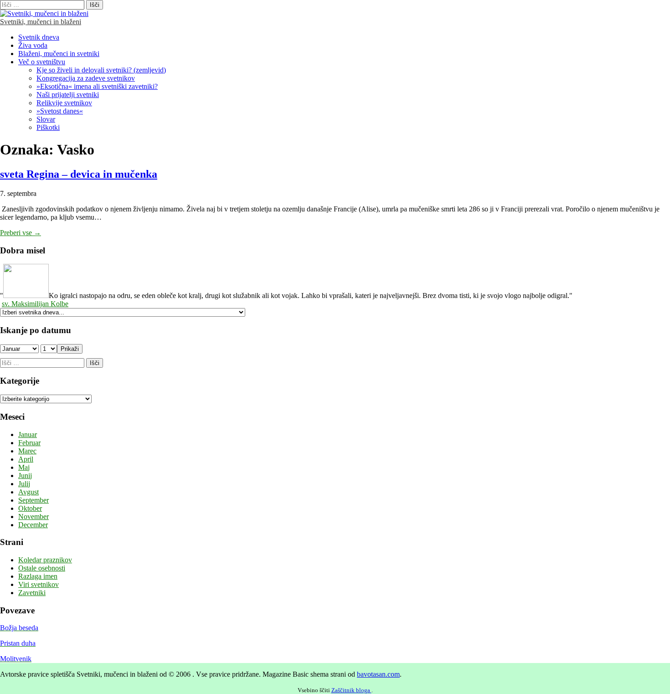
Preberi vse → (20, 232)
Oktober (30, 508)
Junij (25, 475)
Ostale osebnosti (41, 568)
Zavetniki (32, 592)
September (33, 500)
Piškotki (48, 127)
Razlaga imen (37, 576)
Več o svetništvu (41, 62)
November (33, 516)
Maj (24, 467)
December (33, 525)
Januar (27, 434)
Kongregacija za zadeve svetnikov (85, 78)
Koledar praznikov (45, 560)
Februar (29, 443)
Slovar (45, 119)
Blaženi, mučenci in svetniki (58, 53)
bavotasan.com (378, 674)
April (25, 459)
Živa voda (32, 45)
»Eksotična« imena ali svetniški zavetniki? (97, 86)
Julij (24, 484)
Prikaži (70, 348)
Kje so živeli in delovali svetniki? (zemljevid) (101, 70)
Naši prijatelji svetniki (67, 94)
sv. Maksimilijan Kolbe (35, 304)
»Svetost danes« (59, 111)
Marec (27, 451)
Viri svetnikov (38, 584)
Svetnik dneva (38, 37)
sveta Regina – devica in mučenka (78, 174)
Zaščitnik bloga (351, 690)
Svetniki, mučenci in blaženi (40, 22)
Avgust (28, 492)
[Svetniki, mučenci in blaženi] (44, 13)
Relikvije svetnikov (64, 103)
